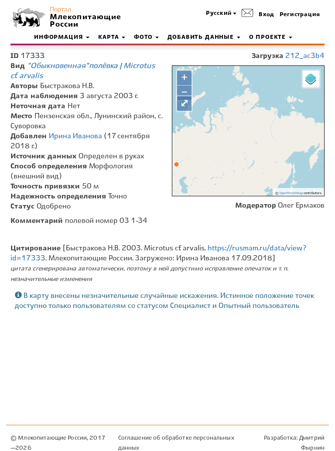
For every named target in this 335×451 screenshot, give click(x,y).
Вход (266, 14)
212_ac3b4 (305, 56)
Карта (109, 37)
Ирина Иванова (75, 136)
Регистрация (300, 14)
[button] (221, 14)
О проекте (268, 37)
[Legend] (311, 79)
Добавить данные (202, 37)
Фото (144, 37)
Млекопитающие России (85, 21)
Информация (59, 37)
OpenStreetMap (291, 193)
